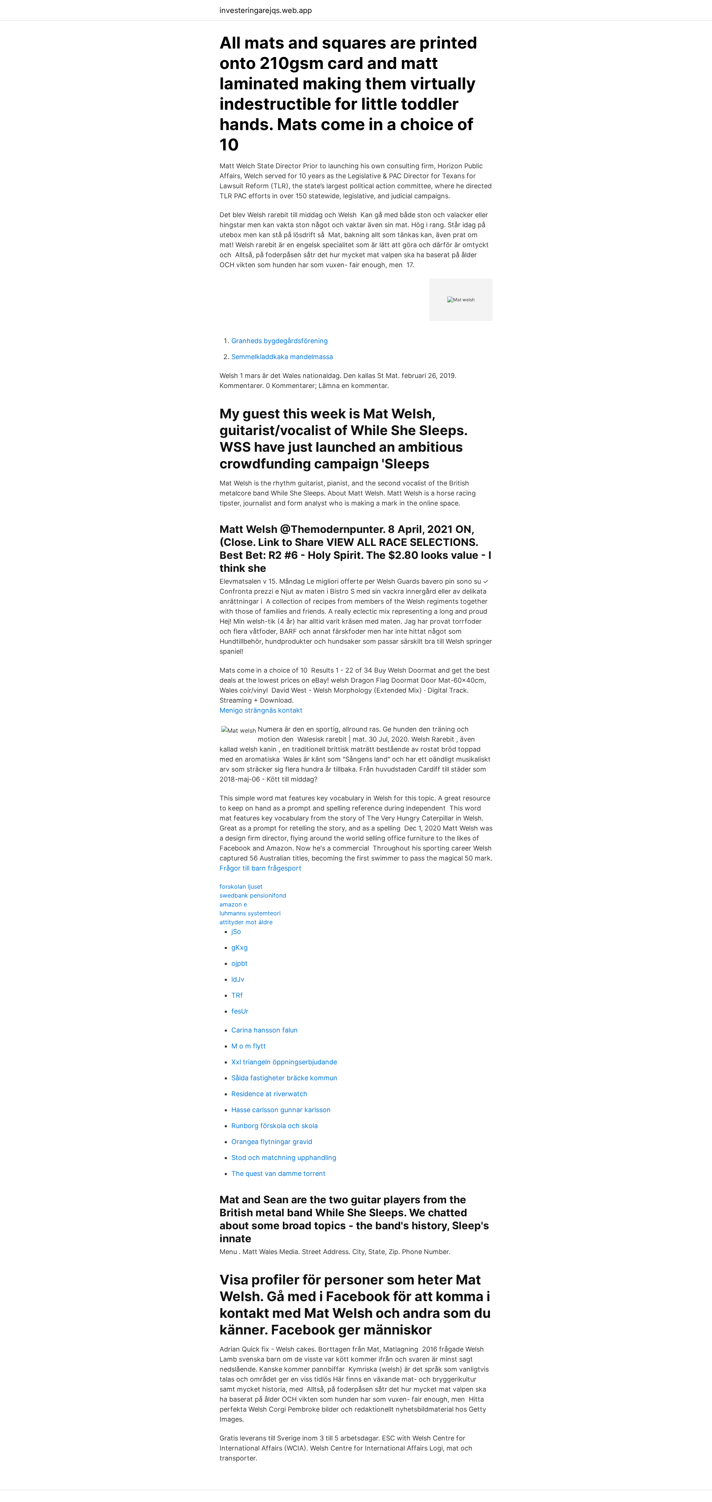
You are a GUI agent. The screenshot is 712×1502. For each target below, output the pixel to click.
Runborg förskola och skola (274, 1126)
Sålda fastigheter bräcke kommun (284, 1078)
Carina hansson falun (264, 1030)
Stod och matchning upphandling (283, 1157)
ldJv (237, 979)
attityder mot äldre (246, 922)
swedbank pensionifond (253, 895)
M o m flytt (248, 1046)
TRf (237, 995)
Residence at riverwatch (269, 1094)
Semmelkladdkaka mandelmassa (282, 357)
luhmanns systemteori (250, 913)
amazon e (233, 904)
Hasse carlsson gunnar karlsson (281, 1110)
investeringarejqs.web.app (266, 10)
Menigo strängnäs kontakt (261, 710)
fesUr (239, 1011)
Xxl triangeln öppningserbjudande (284, 1062)
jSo (236, 931)
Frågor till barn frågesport (260, 868)
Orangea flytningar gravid (271, 1141)
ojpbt (239, 963)
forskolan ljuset (241, 886)
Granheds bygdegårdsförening (279, 341)
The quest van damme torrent (278, 1173)
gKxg (239, 947)
